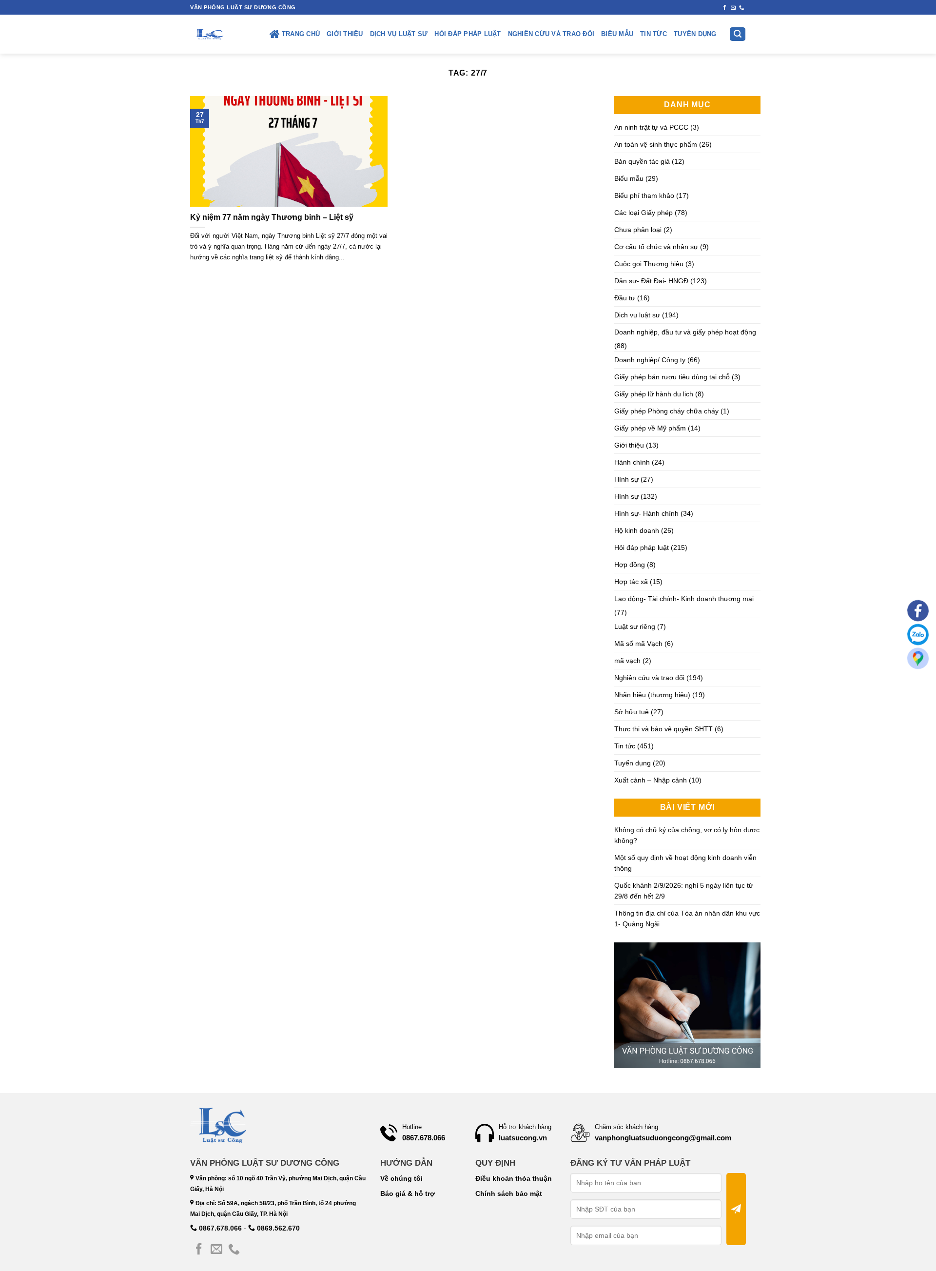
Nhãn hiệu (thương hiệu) (652, 695)
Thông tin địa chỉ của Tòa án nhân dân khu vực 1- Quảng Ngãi (687, 918)
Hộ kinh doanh (636, 530)
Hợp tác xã (631, 582)
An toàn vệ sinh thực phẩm (655, 144)
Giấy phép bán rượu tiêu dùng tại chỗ (672, 377)
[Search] (737, 34)
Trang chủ (301, 34)
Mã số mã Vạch (638, 643)
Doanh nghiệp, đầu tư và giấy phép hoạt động (685, 332)
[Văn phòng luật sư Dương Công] (209, 34)
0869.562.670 (277, 1228)
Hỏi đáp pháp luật (467, 34)
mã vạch (627, 661)
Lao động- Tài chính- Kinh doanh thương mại (684, 599)
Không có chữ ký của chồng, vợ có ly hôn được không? (687, 835)
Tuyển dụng (695, 34)
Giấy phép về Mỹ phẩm (650, 428)
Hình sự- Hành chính (646, 513)
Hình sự (626, 479)
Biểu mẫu (617, 34)
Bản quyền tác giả (642, 161)
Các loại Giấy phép (643, 212)
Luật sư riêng (634, 626)
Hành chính (632, 462)
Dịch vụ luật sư (399, 34)
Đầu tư (624, 298)
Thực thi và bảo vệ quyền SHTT (663, 729)
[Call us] (741, 8)
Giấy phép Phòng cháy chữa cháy (666, 411)
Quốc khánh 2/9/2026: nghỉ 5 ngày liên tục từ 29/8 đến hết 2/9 (683, 890)
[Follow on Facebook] (724, 8)
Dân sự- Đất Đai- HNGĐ (651, 281)
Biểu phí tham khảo (644, 195)
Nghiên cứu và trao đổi (551, 34)
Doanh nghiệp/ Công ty (649, 360)
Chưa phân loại (638, 230)
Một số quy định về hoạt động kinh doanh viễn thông (685, 863)
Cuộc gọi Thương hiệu (648, 264)
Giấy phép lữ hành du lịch (653, 394)
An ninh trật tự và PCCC (651, 127)
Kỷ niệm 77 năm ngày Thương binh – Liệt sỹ (271, 217)
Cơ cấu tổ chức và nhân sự (656, 247)
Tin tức (653, 34)
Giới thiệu (345, 34)
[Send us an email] (733, 8)
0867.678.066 (219, 1228)
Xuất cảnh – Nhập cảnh (650, 780)
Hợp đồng (629, 564)
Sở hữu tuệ (631, 712)
